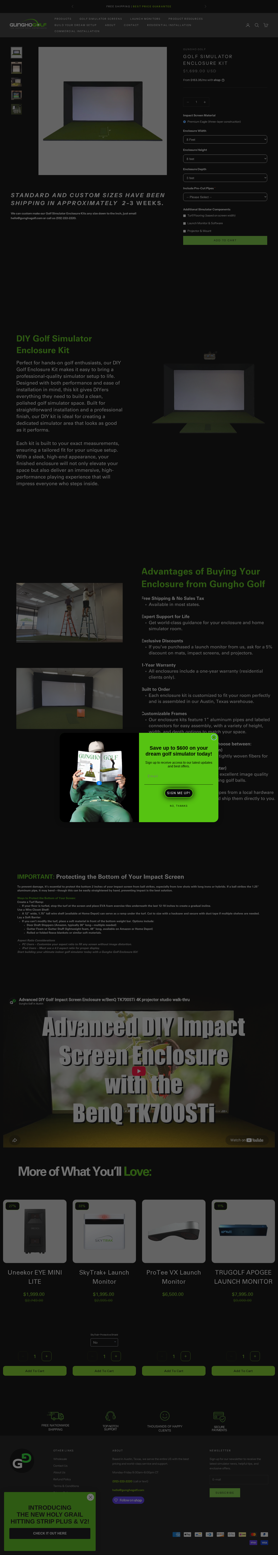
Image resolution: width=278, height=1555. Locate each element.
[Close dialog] (213, 737)
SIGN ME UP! (178, 793)
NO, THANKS (179, 806)
